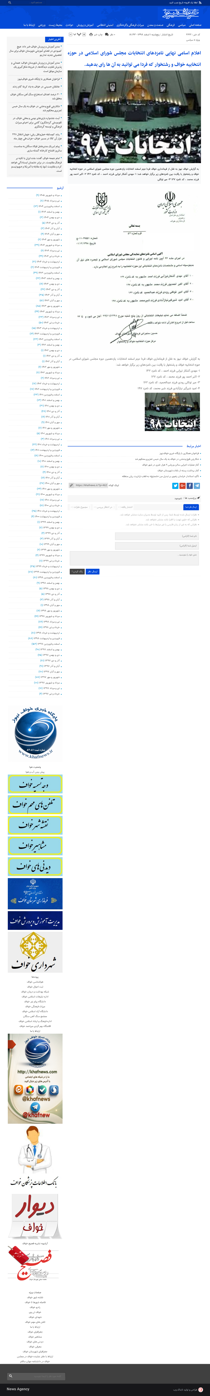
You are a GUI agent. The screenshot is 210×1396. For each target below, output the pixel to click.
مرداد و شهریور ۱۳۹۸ (49, 616)
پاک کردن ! (77, 571)
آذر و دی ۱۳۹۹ (52, 533)
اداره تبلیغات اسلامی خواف (35, 997)
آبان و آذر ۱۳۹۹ (51, 539)
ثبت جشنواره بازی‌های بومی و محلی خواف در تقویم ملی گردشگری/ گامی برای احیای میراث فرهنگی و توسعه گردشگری (37, 122)
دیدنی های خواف (35, 1342)
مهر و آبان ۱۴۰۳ (51, 300)
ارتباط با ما (29, 25)
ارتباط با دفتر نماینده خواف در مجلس (35, 1356)
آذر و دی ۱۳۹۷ (52, 661)
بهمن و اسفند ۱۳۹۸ (49, 583)
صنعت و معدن (155, 25)
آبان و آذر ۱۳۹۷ (51, 666)
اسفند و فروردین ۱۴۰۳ (48, 273)
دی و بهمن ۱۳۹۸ (51, 588)
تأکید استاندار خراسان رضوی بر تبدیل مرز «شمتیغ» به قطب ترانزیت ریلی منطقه (160, 476)
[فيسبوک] (190, 486)
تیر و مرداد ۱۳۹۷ (51, 688)
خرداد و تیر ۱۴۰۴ (51, 256)
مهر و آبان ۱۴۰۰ (52, 483)
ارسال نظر (92, 571)
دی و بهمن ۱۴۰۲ (51, 350)
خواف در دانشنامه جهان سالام (35, 1361)
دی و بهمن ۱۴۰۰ (51, 467)
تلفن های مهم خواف (35, 1322)
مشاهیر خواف (35, 1337)
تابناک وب (178, 1390)
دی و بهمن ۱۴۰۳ (51, 284)
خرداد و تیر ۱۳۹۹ (51, 561)
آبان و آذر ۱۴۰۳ (52, 295)
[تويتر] (175, 486)
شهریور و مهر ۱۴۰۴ (50, 239)
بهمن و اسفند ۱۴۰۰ (50, 461)
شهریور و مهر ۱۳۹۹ (50, 550)
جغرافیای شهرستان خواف (35, 1352)
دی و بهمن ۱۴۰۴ (51, 217)
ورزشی (41, 25)
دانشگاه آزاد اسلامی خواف (35, 1011)
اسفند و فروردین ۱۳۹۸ (48, 577)
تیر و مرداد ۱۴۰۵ (51, 201)
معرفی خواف (35, 1347)
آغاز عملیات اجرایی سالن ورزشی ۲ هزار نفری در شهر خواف (170, 465)
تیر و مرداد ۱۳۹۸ (51, 622)
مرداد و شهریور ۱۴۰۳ (49, 312)
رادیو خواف (35, 1307)
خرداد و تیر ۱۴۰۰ (51, 505)
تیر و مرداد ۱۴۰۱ (52, 439)
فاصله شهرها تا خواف (35, 1302)
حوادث (69, 25)
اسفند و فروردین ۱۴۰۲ (49, 339)
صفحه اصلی (195, 25)
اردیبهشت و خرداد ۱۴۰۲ (48, 384)
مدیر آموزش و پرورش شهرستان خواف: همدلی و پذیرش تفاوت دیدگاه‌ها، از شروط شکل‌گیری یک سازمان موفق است (36, 67)
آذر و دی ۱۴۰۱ (53, 411)
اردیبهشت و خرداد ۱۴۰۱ (48, 444)
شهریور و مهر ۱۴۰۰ (50, 489)
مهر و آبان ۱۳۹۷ (51, 672)
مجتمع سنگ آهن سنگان (35, 1016)
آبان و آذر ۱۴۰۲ (52, 361)
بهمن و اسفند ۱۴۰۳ (50, 278)
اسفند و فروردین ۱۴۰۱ (49, 395)
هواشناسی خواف (35, 982)
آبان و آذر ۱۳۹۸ (51, 600)
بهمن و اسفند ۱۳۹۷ (49, 649)
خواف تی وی (35, 1312)
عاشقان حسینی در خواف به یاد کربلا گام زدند (36, 87)
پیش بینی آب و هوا (35, 772)
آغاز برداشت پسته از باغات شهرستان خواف (178, 471)
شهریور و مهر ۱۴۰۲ (50, 367)
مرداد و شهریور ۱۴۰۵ (49, 195)
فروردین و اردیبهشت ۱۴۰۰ (47, 516)
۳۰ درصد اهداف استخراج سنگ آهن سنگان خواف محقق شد (36, 96)
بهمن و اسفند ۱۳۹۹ (49, 522)
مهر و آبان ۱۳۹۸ (51, 605)
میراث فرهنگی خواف (35, 1006)
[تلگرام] (197, 486)
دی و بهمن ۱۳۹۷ (51, 655)
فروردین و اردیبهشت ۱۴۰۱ (47, 450)
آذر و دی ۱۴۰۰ (52, 472)
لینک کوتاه (114, 485)
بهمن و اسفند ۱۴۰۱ (50, 400)
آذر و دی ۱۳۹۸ (52, 594)
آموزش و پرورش (85, 25)
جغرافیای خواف (35, 1332)
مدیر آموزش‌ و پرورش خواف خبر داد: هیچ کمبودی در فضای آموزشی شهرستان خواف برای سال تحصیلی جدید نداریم (35, 51)
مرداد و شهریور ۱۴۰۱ (50, 433)
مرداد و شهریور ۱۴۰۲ (49, 372)
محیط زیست (55, 25)
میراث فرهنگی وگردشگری (130, 25)
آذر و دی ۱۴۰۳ (52, 289)
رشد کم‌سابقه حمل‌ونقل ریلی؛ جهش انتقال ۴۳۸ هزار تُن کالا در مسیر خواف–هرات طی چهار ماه (37, 136)
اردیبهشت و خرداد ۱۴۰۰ (48, 511)
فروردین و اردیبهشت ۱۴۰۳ (46, 334)
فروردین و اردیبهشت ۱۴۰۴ (46, 267)
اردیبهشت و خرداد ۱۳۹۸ (47, 633)
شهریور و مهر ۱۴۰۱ (50, 428)
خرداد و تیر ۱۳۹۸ (51, 627)
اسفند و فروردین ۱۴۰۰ (49, 456)
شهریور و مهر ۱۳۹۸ (50, 611)
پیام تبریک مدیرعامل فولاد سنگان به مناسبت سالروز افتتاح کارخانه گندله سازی (38, 148)
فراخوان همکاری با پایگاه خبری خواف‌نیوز (179, 453)
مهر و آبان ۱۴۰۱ (52, 422)
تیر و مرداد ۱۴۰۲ (52, 378)
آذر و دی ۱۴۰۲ (52, 356)
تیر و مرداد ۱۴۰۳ (51, 317)
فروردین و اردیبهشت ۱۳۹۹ (46, 572)
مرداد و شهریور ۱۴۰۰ (49, 494)
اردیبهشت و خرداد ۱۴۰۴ (48, 262)
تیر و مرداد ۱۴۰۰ (52, 500)
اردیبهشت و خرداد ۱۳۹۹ (47, 566)
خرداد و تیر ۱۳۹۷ (51, 694)
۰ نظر (112, 35)
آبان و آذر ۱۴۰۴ (52, 228)
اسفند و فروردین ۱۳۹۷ (48, 644)
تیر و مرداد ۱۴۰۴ (51, 251)
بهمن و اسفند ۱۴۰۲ (50, 345)
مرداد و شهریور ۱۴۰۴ (49, 245)
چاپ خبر (98, 35)
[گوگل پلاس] (182, 486)
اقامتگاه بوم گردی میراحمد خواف (35, 1026)
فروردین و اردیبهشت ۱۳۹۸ (46, 638)
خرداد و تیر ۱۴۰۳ (51, 323)
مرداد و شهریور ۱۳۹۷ (49, 683)
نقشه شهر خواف (35, 1297)
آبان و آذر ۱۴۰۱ (52, 417)
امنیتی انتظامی (105, 25)
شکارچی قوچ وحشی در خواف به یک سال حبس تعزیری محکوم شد (167, 459)
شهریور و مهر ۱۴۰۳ (50, 306)
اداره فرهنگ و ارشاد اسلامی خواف (35, 1021)
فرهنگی (171, 25)
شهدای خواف (35, 1317)
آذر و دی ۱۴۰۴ (52, 223)
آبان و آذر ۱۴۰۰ (52, 478)
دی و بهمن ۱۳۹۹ (51, 528)
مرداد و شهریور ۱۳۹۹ (49, 555)
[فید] (200, 3)
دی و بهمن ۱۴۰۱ (52, 406)
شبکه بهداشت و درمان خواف (35, 992)
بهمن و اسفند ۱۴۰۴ (50, 212)
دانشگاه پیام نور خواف (35, 1002)
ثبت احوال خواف (35, 987)
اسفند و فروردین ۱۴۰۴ (49, 206)
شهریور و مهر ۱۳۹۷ (50, 677)
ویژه (198, 40)
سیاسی (182, 25)
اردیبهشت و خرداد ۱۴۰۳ (48, 328)
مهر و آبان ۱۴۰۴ (52, 234)
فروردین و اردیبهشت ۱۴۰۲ (47, 389)
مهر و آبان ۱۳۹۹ (51, 544)
